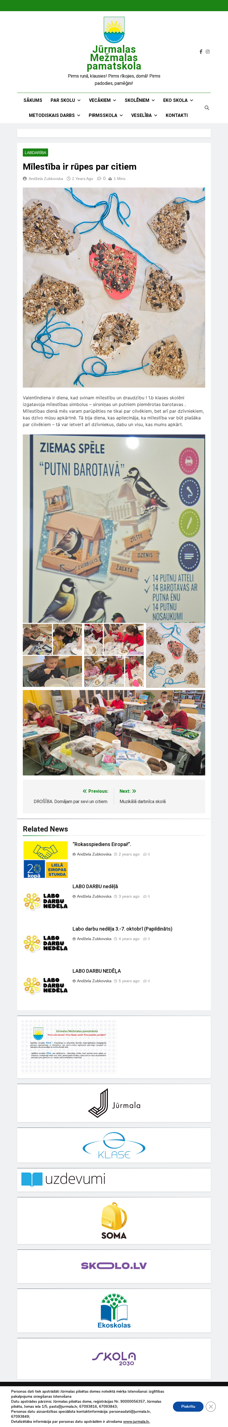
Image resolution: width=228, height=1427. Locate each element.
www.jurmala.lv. (136, 1421)
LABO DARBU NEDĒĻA (97, 971)
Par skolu (63, 100)
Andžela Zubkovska (46, 178)
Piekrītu (188, 1406)
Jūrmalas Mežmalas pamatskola (114, 58)
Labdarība (35, 152)
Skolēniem (137, 100)
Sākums (32, 100)
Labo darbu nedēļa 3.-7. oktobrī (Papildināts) (122, 929)
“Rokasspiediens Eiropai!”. (102, 844)
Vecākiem (100, 100)
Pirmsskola (103, 115)
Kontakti (177, 115)
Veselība (141, 115)
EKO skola (175, 100)
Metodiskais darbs (52, 115)
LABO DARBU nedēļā (95, 886)
